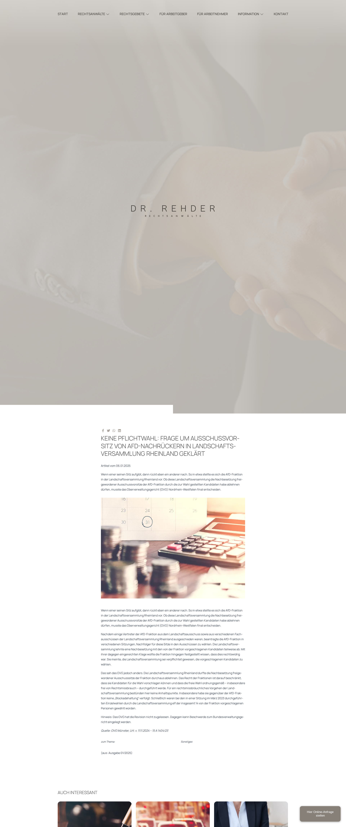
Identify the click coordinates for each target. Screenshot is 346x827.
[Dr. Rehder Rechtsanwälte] (173, 207)
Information (248, 14)
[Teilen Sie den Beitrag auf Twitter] (109, 430)
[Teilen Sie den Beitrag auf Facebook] (103, 430)
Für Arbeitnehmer (212, 14)
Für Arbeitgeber (173, 14)
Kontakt (281, 14)
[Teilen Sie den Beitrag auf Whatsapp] (114, 430)
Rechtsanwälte (91, 14)
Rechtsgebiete (132, 14)
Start (63, 14)
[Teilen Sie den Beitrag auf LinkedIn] (119, 430)
